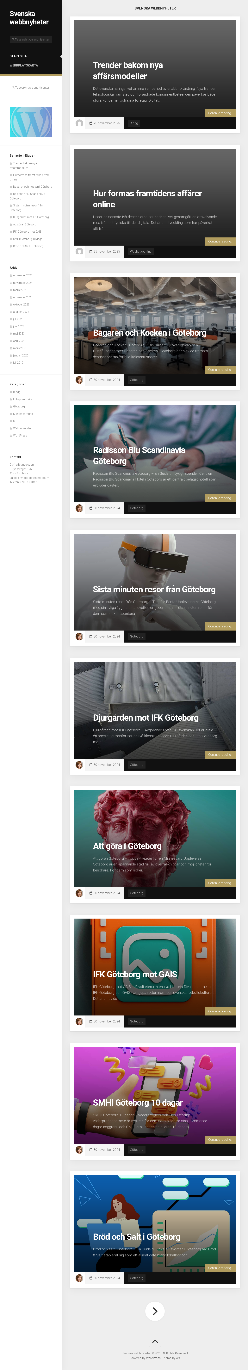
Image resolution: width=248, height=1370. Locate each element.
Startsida (18, 56)
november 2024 (22, 282)
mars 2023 (20, 348)
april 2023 (19, 340)
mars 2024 (20, 290)
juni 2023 (18, 326)
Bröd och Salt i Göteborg (28, 246)
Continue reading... (220, 113)
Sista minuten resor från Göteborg (154, 589)
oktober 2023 (21, 304)
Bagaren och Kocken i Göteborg (32, 186)
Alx (178, 1358)
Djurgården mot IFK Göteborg (31, 217)
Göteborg (19, 406)
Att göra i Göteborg (24, 224)
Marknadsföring (23, 413)
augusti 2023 (21, 311)
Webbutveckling (22, 428)
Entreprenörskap (23, 399)
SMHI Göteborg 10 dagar (28, 239)
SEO (15, 421)
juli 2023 (18, 319)
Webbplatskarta (24, 65)
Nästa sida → (155, 1311)
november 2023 (22, 297)
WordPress (20, 435)
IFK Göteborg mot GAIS (27, 231)
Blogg (16, 391)
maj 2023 (19, 333)
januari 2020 (20, 355)
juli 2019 (18, 362)
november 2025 (22, 275)
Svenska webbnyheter (29, 18)
